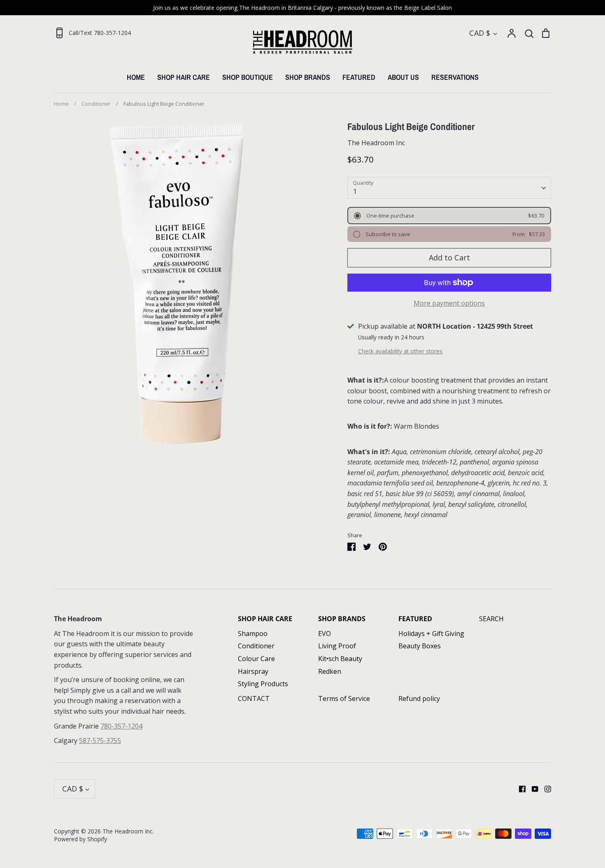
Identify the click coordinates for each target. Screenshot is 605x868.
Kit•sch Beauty (340, 658)
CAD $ (479, 33)
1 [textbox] (355, 191)
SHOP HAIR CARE (183, 77)
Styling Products (263, 683)
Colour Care (256, 658)
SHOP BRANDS (307, 77)
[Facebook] (519, 788)
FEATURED (358, 77)
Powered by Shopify (80, 839)
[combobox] (449, 188)
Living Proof (337, 645)
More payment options (449, 303)
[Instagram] (544, 788)
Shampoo (253, 633)
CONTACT (254, 698)
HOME (136, 77)
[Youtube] (532, 788)
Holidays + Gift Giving (431, 633)
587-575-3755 (100, 740)
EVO (324, 633)
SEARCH (491, 618)
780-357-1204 (121, 726)
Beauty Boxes (419, 645)
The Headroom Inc (376, 142)
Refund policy (419, 698)
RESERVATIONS (455, 77)
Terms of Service (344, 698)
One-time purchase (389, 215)
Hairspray (253, 671)
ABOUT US (403, 77)
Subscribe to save (387, 234)
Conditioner (256, 645)
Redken (329, 671)
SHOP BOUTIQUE (247, 77)
